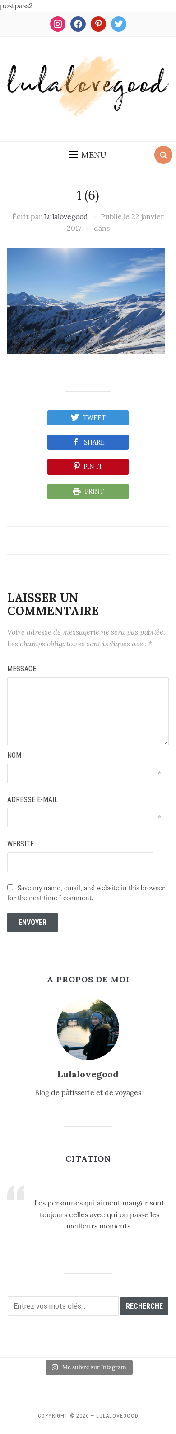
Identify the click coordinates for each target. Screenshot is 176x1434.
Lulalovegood (66, 216)
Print (94, 492)
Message (21, 668)
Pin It (92, 467)
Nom (14, 755)
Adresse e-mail (32, 799)
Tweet (94, 418)
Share (94, 442)
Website (20, 844)
